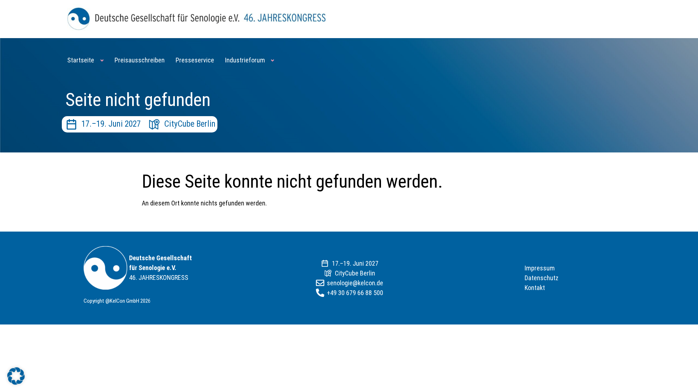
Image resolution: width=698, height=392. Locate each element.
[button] (16, 376)
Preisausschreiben (140, 60)
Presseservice (195, 60)
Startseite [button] (80, 60)
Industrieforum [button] (245, 60)
